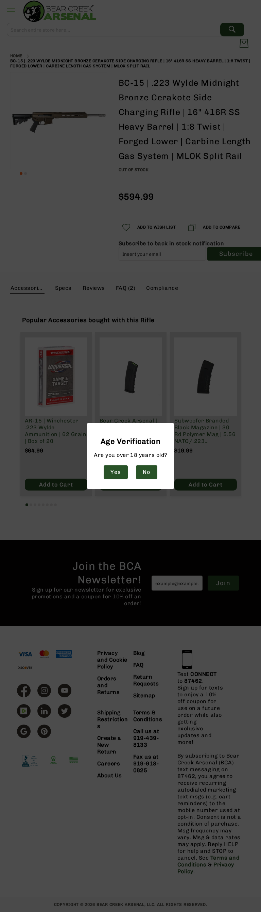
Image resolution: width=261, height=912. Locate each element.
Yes (115, 472)
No (146, 472)
